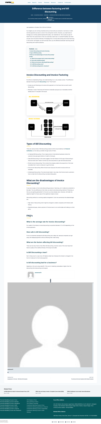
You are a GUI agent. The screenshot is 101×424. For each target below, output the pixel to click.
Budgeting (40, 18)
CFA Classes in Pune (32, 400)
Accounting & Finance (33, 18)
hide (36, 48)
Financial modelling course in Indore (9, 407)
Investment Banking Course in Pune (35, 405)
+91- (90, 415)
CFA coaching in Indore (32, 401)
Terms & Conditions (4, 422)
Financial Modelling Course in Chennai (9, 408)
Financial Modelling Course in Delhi (8, 405)
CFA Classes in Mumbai (32, 403)
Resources (53, 2)
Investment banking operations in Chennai (37, 407)
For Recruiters (68, 2)
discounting (43, 81)
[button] (40, 2)
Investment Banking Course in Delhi (35, 410)
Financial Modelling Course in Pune (8, 400)
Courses (40, 2)
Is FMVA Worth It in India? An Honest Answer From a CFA (16, 391)
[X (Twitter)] (50, 280)
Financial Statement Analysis (56, 18)
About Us (34, 2)
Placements (46, 2)
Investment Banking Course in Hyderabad (37, 408)
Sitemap (29, 412)
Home (29, 2)
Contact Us (60, 2)
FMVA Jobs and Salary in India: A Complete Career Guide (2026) (50, 391)
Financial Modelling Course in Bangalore (10, 403)
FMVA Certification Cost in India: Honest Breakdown (78, 391)
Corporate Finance (46, 18)
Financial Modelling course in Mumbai (9, 401)
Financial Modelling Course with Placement (10, 410)
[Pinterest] (50, 281)
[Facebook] (50, 279)
